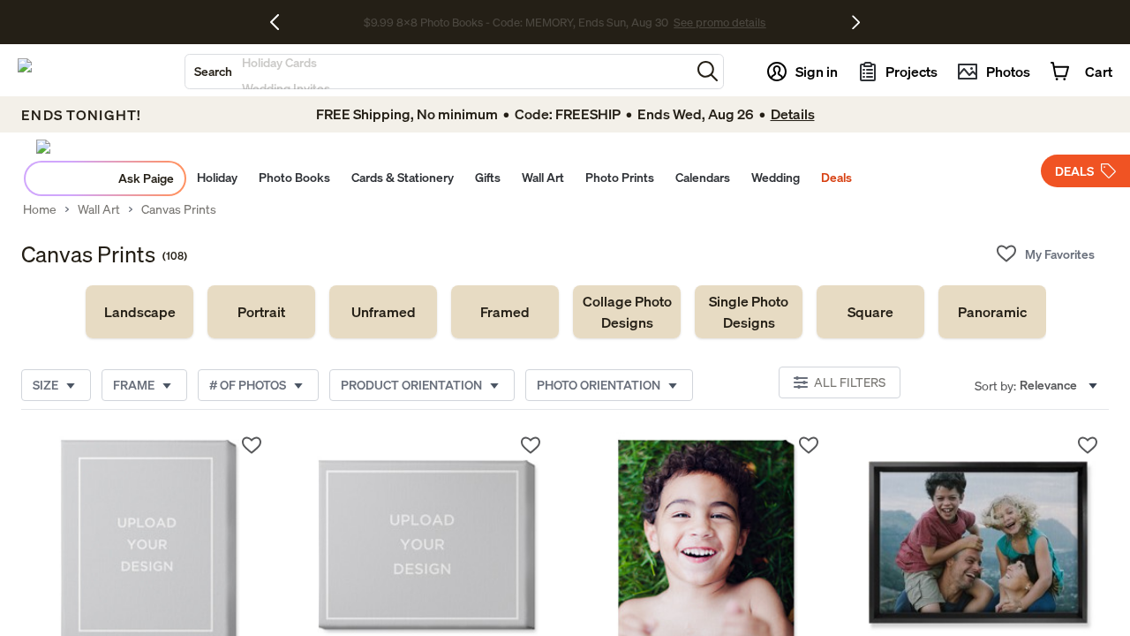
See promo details (719, 22)
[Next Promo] (856, 22)
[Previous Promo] (281, 22)
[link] (139, 311)
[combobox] (438, 71)
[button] (707, 71)
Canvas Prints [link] (178, 209)
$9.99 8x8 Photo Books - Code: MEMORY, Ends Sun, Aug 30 (516, 22)
